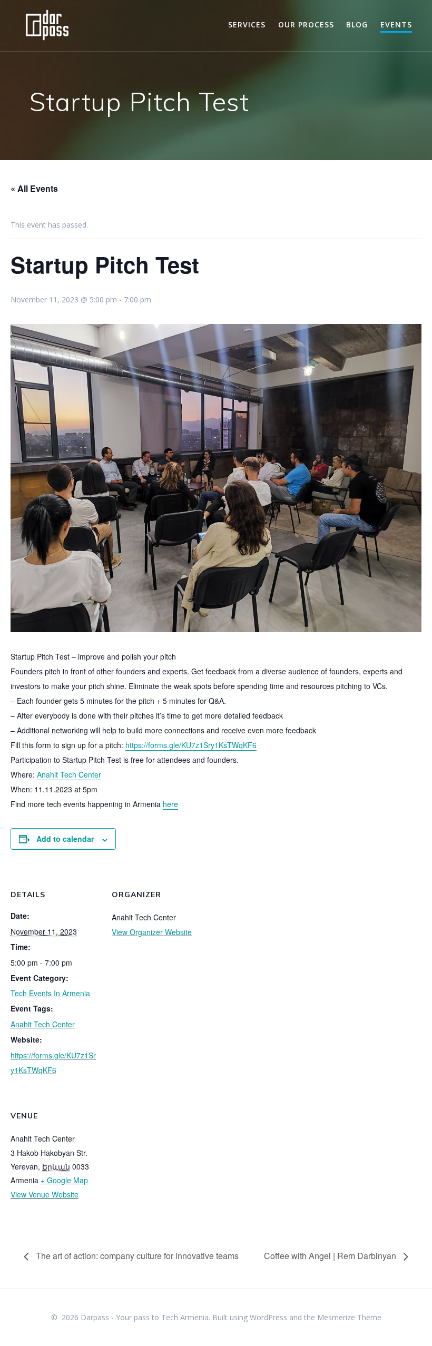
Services (247, 24)
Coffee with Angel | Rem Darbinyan (331, 1256)
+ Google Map (64, 1180)
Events (396, 24)
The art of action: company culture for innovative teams (136, 1256)
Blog (357, 24)
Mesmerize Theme (349, 1317)
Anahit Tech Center (69, 774)
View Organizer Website (152, 932)
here (170, 804)
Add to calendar (65, 838)
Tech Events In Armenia (50, 993)
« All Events (34, 188)
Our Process (306, 24)
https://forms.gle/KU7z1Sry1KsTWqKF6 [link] (191, 745)
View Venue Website (44, 1194)
